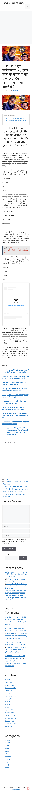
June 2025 (8, 704)
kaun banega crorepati (12, 482)
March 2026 (9, 682)
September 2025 (10, 696)
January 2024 (9, 713)
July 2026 (8, 679)
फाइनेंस (7, 746)
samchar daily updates (14, 3)
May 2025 (8, 707)
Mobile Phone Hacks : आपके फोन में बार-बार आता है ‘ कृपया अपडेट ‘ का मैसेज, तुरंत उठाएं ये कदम (15, 663)
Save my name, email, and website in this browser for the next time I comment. (16, 541)
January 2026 (9, 685)
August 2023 (9, 726)
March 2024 (9, 710)
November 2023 (10, 718)
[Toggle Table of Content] (26, 116)
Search (7, 555)
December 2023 (10, 715)
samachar (8, 617)
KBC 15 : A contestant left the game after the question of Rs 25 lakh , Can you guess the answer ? (16, 121)
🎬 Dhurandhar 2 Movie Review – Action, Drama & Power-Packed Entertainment (16, 586)
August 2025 (9, 699)
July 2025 (8, 702)
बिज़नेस (7, 748)
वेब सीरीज (7, 759)
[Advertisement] (16, 27)
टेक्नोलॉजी (7, 743)
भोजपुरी (7, 751)
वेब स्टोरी (7, 762)
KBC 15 (22, 482)
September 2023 (10, 724)
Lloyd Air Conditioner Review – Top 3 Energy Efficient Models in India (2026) (15, 598)
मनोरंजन (7, 479)
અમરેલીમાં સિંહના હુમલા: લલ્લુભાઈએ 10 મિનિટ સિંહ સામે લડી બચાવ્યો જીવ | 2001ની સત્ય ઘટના (16, 574)
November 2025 (10, 690)
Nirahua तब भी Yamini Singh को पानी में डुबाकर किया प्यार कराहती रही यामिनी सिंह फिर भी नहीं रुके (15, 649)
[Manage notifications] (28, 788)
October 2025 (9, 693)
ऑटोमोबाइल (8, 740)
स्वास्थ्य (7, 768)
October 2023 (9, 721)
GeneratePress (16, 789)
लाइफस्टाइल (8, 757)
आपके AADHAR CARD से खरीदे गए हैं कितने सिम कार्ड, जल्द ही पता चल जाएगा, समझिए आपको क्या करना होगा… (16, 636)
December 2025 (10, 688)
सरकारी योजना (8, 765)
